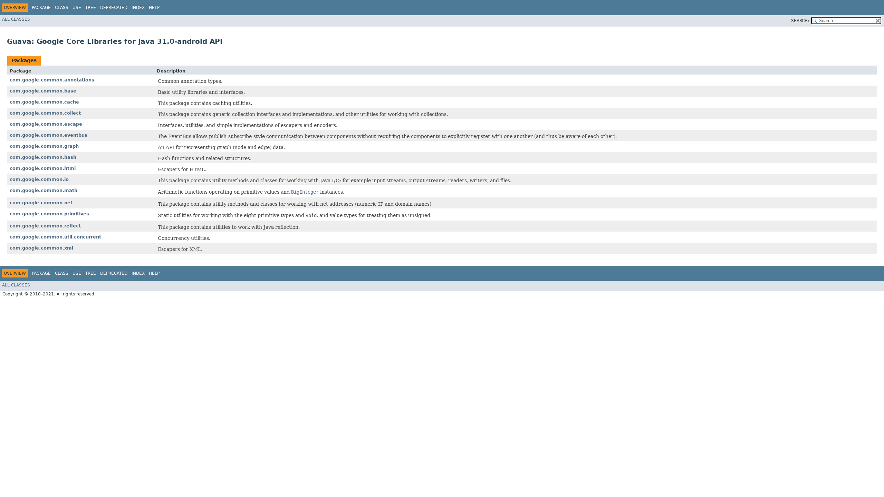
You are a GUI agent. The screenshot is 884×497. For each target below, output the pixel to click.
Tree (90, 7)
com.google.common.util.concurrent (55, 237)
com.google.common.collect (45, 113)
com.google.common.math (43, 190)
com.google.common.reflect (45, 225)
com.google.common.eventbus (48, 135)
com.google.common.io (39, 179)
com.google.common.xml (41, 248)
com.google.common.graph (44, 146)
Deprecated (113, 7)
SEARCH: (800, 20)
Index (138, 7)
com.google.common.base (43, 91)
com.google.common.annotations (52, 79)
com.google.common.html (43, 168)
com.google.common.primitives (49, 213)
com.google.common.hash (43, 157)
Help (154, 7)
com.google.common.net (41, 202)
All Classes (16, 19)
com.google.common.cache (44, 102)
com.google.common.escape (46, 124)
